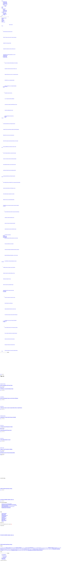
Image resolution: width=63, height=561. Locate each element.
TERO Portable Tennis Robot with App (7, 31)
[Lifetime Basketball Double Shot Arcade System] (8, 308)
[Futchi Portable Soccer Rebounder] (8, 302)
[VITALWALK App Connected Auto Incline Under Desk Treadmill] (6, 204)
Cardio (2, 19)
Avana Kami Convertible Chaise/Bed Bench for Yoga (11, 104)
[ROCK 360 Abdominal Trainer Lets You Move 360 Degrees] (5, 396)
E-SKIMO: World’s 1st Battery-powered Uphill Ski (9, 267)
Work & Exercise (39, 550)
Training (3, 18)
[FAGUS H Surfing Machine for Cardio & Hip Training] (6, 152)
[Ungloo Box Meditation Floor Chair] (8, 109)
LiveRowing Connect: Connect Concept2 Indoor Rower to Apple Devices (11, 407)
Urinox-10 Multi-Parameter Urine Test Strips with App (8, 506)
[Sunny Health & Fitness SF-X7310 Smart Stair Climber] (8, 326)
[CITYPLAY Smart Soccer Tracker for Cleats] (8, 296)
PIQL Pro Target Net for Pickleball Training (8, 284)
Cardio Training (2, 451)
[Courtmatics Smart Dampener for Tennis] (5, 424)
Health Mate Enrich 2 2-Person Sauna (6, 507)
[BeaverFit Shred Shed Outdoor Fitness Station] (6, 289)
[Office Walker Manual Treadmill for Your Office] (6, 193)
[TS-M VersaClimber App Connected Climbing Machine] (8, 349)
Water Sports (4, 12)
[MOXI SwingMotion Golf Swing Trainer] (5, 383)
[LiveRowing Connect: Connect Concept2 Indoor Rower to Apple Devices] (5, 405)
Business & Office (13, 547)
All (3, 55)
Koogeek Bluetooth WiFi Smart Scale (5, 430)
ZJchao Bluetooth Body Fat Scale (5, 439)
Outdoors (3, 261)
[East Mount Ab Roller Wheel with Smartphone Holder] (6, 169)
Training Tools (14, 550)
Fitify (1, 386)
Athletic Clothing (4, 547)
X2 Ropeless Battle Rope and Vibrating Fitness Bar (9, 123)
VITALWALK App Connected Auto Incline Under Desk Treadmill (11, 205)
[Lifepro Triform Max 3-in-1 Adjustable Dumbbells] (8, 85)
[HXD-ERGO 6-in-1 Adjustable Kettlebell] (8, 79)
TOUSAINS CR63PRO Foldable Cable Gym (7, 499)
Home (1, 374)
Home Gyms (4, 514)
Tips (2, 15)
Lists (60, 547)
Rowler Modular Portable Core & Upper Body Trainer (9, 164)
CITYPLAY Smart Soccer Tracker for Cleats (10, 297)
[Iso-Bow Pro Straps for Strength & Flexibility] (8, 222)
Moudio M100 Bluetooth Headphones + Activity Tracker (11, 255)
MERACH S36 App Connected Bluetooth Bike (8, 199)
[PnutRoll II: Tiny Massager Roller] (6, 42)
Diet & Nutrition (39, 547)
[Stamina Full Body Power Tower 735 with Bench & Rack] (8, 73)
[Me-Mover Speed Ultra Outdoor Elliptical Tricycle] (6, 272)
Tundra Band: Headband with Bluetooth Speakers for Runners (12, 249)
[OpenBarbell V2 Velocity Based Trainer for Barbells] (5, 415)
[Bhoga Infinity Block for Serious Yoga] (8, 115)
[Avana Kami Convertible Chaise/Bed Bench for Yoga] (8, 103)
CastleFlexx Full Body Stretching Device (9, 217)
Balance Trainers (5, 2)
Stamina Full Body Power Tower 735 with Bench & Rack (11, 74)
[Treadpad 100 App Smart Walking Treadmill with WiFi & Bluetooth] (6, 128)
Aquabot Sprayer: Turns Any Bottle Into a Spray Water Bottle (9, 504)
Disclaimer (3, 20)
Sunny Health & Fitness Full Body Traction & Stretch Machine (12, 211)
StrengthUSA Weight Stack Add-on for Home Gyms (9, 48)
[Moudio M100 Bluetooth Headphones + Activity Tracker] (8, 254)
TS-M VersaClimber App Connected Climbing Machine (11, 350)
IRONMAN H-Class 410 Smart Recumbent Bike (7, 452)
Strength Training (5, 3)
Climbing (4, 14)
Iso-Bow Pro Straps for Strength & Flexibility (10, 223)
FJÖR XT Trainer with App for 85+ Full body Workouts (9, 37)
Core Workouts (4, 516)
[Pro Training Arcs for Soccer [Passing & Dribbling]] (8, 319)
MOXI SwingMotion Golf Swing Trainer (6, 385)
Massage (6, 5)
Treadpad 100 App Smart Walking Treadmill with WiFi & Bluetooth (11, 129)
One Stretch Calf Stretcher (8, 234)
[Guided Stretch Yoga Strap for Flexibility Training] (8, 228)
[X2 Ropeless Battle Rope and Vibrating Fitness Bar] (6, 175)
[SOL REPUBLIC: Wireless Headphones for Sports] (8, 260)
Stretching (4, 8)
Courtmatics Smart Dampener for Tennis (6, 426)
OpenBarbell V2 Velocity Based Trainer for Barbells (8, 417)
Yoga (3, 87)
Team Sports (4, 13)
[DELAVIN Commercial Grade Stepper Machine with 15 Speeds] (6, 140)
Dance (5, 117)
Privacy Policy (3, 558)
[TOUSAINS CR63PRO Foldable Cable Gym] (5, 533)
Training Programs (8, 550)
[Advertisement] (31, 358)
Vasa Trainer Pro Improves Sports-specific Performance (11, 314)
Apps (1, 547)
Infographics (55, 547)
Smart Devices (2, 406)
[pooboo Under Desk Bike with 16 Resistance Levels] (6, 187)
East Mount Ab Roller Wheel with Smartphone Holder (9, 170)
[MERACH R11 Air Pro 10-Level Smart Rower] (6, 134)
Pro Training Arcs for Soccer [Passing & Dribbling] (10, 320)
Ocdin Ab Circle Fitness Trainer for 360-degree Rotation (9, 158)
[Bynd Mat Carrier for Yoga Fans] (8, 92)
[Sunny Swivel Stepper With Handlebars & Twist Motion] (8, 62)
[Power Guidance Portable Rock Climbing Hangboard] (8, 332)
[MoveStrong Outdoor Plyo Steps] (6, 278)
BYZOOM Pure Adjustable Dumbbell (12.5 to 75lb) (9, 54)
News (3, 521)
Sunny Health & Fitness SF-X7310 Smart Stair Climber (11, 327)
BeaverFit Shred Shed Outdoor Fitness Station (8, 290)
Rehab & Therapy (5, 86)
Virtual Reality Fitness (21, 550)
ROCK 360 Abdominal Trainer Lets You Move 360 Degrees (9, 398)
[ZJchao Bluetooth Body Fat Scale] (5, 437)
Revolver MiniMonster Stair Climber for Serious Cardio (9, 146)
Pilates (4, 9)
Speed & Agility (5, 56)
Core (2, 7)
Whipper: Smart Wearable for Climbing (6, 449)
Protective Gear (5, 1)
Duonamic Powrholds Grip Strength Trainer (10, 344)
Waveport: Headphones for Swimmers (9, 243)
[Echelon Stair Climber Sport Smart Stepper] (8, 338)
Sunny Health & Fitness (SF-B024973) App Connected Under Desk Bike (11, 182)
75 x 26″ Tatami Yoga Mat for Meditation (9, 98)
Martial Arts (3, 519)
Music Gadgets (5, 11)
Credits (2, 21)
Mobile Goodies (5, 10)
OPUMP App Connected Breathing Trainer (6, 388)
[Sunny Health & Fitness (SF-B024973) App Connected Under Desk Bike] (6, 181)
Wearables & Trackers (5, 515)
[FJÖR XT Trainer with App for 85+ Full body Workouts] (6, 36)
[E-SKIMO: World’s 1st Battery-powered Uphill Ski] (6, 266)
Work (2, 176)
